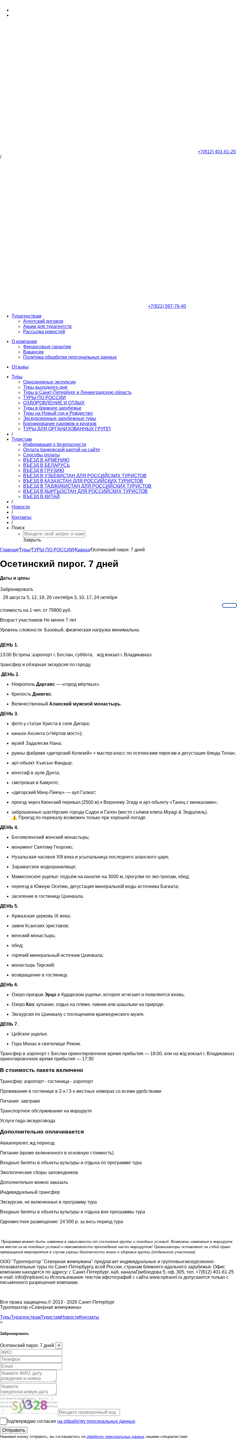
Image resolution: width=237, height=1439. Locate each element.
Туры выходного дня (45, 387)
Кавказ (82, 549)
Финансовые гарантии (47, 346)
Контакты (22, 517)
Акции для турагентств (47, 326)
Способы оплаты (41, 454)
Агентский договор (43, 321)
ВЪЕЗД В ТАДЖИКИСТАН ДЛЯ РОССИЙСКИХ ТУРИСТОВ (87, 486)
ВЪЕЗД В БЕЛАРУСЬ (46, 465)
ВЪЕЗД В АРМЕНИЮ (46, 460)
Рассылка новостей (44, 331)
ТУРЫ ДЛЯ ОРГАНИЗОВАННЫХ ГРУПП (67, 428)
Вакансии (33, 351)
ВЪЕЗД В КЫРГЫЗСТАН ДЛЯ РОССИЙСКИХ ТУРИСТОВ (85, 491)
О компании (24, 341)
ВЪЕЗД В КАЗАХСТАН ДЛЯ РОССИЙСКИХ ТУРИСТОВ (83, 480)
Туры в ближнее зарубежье (52, 408)
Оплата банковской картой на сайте (61, 449)
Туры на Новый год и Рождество (58, 413)
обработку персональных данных (115, 1436)
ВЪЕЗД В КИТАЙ (41, 496)
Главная (9, 549)
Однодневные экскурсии (49, 381)
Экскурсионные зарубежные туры (59, 418)
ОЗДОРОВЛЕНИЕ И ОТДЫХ (54, 402)
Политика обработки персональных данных (70, 357)
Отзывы (20, 366)
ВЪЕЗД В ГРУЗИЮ (43, 470)
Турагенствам (26, 316)
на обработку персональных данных (96, 1421)
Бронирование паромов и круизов (60, 423)
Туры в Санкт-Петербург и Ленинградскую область (77, 392)
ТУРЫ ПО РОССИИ (44, 397)
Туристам (22, 439)
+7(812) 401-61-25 (31, 10)
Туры (17, 376)
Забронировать (16, 589)
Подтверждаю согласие (70, 1421)
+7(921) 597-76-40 (31, 15)
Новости (21, 506)
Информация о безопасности (54, 444)
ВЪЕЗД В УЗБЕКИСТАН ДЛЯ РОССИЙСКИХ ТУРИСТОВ (85, 475)
